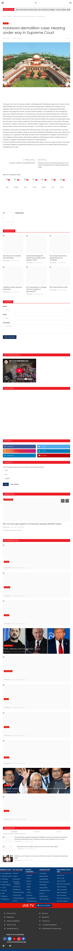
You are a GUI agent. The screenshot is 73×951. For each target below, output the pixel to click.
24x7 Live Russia (62, 892)
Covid (4, 888)
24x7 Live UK (60, 878)
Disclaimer (46, 917)
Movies (29, 881)
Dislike (16, 187)
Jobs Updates (31, 898)
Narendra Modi (6, 876)
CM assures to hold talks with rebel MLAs (12, 257)
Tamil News (43, 885)
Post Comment (9, 337)
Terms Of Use (12, 925)
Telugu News (43, 888)
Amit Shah (17, 887)
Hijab (15, 876)
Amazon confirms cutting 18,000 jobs (22, 163)
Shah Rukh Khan (19, 892)
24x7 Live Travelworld (63, 884)
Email (4, 314)
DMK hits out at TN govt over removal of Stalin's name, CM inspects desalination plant (41, 857)
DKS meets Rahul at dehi (58, 287)
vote (5, 484)
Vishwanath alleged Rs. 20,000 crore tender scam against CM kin (35, 258)
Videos (29, 892)
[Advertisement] (36, 91)
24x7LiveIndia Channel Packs (51, 929)
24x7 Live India (45, 905)
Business (4, 896)
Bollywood (17, 889)
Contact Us (46, 921)
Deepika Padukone (17, 883)
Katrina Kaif (17, 895)
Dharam (42, 893)
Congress (5, 882)
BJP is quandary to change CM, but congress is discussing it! (36, 289)
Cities (28, 890)
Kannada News (44, 882)
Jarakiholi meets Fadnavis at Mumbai (12, 288)
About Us (45, 913)
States (29, 887)
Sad (53, 187)
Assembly (17, 879)
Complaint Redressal (49, 925)
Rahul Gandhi (6, 885)
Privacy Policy (11, 913)
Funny (34, 187)
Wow (61, 187)
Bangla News (43, 896)
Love (25, 187)
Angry (43, 187)
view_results (14, 484)
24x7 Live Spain (61, 887)
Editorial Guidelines (13, 921)
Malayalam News (44, 890)
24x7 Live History (62, 890)
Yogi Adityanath (7, 873)
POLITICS (9, 16)
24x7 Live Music (44, 899)
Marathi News (43, 876)
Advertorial (5, 899)
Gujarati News (43, 879)
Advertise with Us (12, 929)
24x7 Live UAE (61, 881)
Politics (29, 884)
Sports (16, 873)
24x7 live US (60, 875)
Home (4, 16)
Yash (15, 901)
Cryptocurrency (31, 901)
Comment (6, 323)
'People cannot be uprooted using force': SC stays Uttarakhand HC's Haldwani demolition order (53, 165)
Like (7, 187)
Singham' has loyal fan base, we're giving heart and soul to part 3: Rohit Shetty (36, 525)
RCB (3, 893)
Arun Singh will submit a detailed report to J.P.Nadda (58, 258)
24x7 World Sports (62, 901)
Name (5, 306)
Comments (8, 302)
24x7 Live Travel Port (63, 898)
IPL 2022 (4, 890)
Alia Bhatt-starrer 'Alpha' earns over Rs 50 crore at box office (37, 847)
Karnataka (5, 879)
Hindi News (42, 873)
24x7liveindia (19, 213)
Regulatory (11, 917)
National (29, 875)
